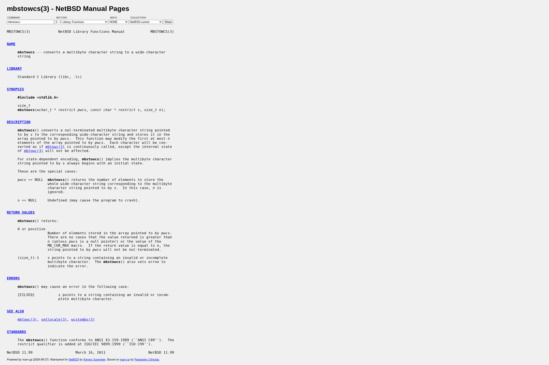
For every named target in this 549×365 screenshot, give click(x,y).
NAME (11, 44)
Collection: (138, 18)
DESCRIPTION (18, 122)
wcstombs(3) (83, 319)
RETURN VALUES (21, 212)
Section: (62, 18)
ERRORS (13, 278)
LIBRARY (14, 69)
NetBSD (74, 359)
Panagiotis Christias (146, 359)
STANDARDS (16, 332)
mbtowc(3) (55, 147)
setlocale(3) (54, 319)
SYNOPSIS (15, 89)
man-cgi (125, 359)
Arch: (115, 18)
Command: (15, 18)
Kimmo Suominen (94, 359)
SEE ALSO (15, 311)
